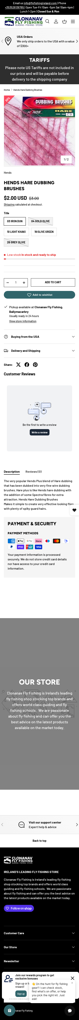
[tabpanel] (39, 495)
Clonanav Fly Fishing (22, 1010)
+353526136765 (15, 7)
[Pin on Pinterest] (35, 364)
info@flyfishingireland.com (40, 3)
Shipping (9, 204)
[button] (64, 21)
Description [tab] (12, 471)
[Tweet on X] (18, 364)
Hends (8, 172)
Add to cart (53, 282)
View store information (22, 321)
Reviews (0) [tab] (34, 471)
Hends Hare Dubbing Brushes (27, 90)
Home (7, 90)
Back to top (39, 840)
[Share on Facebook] (27, 364)
